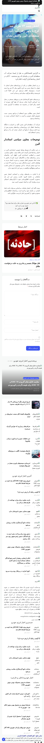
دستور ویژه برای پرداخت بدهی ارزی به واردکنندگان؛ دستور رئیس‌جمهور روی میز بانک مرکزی (18, 536)
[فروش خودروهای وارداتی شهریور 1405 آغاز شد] (36, 730)
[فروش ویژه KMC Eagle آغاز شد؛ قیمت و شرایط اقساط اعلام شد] (36, 484)
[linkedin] (21, 216)
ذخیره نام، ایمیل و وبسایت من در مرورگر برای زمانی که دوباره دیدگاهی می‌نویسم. (22, 340)
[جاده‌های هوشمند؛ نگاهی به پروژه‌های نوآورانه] (36, 454)
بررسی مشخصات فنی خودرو (31, 378)
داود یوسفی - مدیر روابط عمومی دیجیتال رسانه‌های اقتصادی (25, 388)
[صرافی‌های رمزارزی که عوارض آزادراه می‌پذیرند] (36, 429)
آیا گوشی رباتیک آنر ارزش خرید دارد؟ (28, 492)
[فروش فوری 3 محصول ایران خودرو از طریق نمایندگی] (36, 719)
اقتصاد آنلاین (31, 45)
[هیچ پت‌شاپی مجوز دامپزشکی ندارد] (36, 514)
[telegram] (26, 216)
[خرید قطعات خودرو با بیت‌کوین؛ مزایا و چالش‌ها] (36, 442)
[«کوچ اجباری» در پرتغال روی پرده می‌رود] (36, 574)
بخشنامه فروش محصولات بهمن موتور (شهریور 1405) (22, 1)
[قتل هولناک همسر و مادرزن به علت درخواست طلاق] (22, 243)
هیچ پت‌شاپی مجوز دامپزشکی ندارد (19, 511)
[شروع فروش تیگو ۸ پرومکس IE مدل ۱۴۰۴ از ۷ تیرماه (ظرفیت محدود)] (36, 405)
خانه (38, 20)
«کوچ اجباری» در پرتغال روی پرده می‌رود (18, 571)
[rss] (35, 742)
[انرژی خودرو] (22, 8)
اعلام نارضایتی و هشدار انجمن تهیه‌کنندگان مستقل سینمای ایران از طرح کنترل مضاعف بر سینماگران (17, 560)
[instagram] (41, 742)
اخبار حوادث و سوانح (29, 20)
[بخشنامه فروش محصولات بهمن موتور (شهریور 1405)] (39, 1)
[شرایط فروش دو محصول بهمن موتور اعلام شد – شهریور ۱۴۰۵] (36, 708)
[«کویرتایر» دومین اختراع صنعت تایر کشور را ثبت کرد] (36, 697)
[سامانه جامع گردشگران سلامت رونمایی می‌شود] (36, 525)
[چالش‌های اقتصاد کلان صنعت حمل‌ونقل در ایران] (36, 417)
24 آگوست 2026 (35, 3)
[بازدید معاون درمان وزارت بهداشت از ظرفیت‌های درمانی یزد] (36, 503)
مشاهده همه (10, 360)
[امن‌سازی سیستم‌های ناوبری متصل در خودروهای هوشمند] (36, 466)
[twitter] (31, 216)
